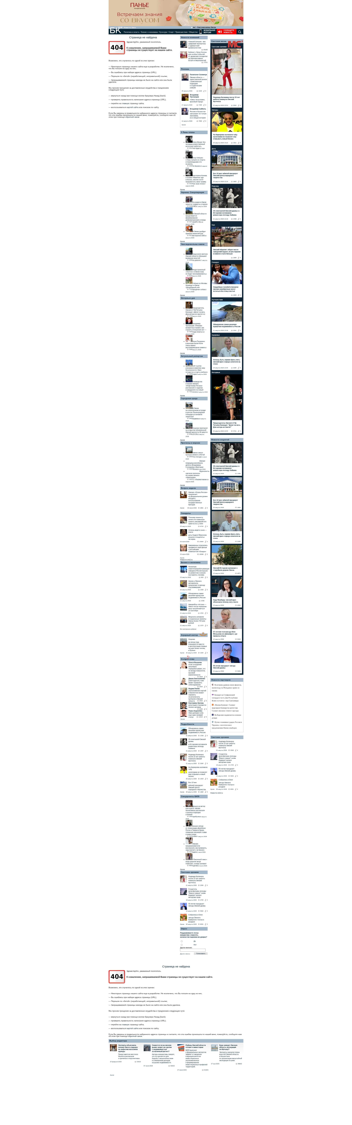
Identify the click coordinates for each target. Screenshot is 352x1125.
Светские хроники (190, 872)
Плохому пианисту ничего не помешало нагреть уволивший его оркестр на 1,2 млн (197, 521)
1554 (202, 613)
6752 (202, 526)
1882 (202, 792)
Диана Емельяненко (197, 679)
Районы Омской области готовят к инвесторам (196, 1046)
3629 (201, 677)
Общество (193, 32)
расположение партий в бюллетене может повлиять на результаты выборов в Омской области (197, 696)
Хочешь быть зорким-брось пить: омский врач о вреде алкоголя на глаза (226, 362)
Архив (184, 125)
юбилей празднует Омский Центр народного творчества (197, 787)
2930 (201, 686)
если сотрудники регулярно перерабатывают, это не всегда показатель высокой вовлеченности (197, 670)
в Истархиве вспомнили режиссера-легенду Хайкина (197, 746)
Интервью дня (188, 298)
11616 (201, 717)
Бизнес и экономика (149, 32)
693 (202, 577)
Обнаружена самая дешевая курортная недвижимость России (197, 596)
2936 (201, 701)
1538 (202, 600)
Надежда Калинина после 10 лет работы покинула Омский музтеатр (196, 758)
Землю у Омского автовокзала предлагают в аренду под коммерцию (196, 584)
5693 (232, 776)
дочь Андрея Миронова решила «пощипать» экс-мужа (197, 537)
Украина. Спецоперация (192, 192)
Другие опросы (185, 954)
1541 (235, 330)
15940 (201, 541)
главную (125, 103)
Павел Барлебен (195, 711)
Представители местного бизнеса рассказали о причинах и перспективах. (129, 1056)
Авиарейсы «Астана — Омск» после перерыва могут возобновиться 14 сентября (197, 608)
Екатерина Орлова (196, 703)
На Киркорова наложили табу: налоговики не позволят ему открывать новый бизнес (225, 137)
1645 (202, 653)
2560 (202, 763)
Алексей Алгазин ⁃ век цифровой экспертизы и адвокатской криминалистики (197, 45)
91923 (206, 1070)
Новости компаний (190, 37)
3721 (235, 431)
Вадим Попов (194, 689)
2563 (235, 105)
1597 (202, 751)
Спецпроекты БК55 (190, 796)
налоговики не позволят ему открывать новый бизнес (197, 774)
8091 (202, 924)
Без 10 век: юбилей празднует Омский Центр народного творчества (225, 176)
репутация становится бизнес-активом (197, 706)
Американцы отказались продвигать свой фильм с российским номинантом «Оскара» (197, 548)
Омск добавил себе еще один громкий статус (196, 715)
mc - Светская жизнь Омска (204, 27)
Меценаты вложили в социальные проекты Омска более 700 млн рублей (197, 620)
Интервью (216, 372)
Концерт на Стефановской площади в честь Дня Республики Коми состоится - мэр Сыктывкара (225, 698)
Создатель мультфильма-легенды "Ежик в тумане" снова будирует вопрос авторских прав (197, 893)
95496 (206, 49)
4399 (201, 709)
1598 (235, 219)
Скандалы (186, 513)
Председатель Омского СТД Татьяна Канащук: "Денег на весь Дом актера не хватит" (226, 425)
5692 (202, 911)
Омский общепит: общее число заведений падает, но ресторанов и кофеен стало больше (226, 252)
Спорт (171, 32)
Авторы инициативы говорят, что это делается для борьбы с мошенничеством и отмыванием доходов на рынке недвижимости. (163, 1058)
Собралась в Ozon (195, 915)
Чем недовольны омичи (192, 244)
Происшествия (181, 32)
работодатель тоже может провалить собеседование (196, 683)
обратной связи (132, 117)
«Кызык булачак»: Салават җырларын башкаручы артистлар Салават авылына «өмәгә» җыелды (225, 708)
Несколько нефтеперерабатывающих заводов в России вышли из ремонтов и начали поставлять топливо (198, 571)
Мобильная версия (209, 31)
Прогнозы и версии (190, 443)
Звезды (215, 110)
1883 (235, 181)
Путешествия (217, 300)
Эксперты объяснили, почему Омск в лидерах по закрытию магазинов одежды (128, 1048)
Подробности (187, 724)
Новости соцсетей (220, 440)
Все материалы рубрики (188, 629)
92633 (172, 1066)
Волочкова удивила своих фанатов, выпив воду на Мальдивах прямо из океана (226, 688)
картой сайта (132, 107)
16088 (201, 554)
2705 (202, 900)
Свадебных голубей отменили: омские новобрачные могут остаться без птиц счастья (226, 289)
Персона (215, 186)
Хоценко (191, 639)
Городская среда (189, 398)
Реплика (185, 69)
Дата (214, 149)
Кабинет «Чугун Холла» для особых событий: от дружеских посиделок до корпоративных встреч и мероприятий (197, 56)
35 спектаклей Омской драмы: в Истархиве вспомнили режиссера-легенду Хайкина (226, 213)
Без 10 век (192, 782)
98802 (240, 1064)
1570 (202, 625)
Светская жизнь (219, 41)
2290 (235, 368)
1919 (202, 779)
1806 (235, 295)
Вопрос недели (188, 488)
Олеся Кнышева (195, 662)
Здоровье (216, 335)
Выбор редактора (118, 1041)
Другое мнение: (186, 948)
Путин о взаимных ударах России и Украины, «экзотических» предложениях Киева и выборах (227, 725)
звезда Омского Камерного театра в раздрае (196, 920)
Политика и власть (131, 32)
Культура (163, 32)
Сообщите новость (229, 31)
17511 (206, 62)
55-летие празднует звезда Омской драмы (197, 905)
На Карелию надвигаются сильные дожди (226, 716)
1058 (202, 589)
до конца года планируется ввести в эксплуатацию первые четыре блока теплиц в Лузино (197, 646)
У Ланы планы (188, 132)
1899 (235, 257)
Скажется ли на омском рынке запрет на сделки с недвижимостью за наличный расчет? (162, 1048)
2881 (202, 508)
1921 (235, 143)
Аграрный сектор (189, 635)
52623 (139, 1061)
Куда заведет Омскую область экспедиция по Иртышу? (228, 1047)
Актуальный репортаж (192, 356)
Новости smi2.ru (186, 560)
